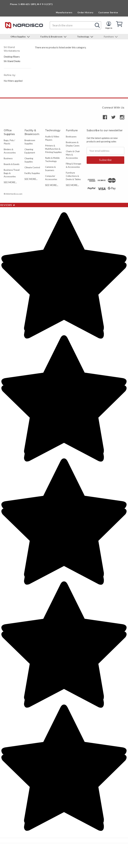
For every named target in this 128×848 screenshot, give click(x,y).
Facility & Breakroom (51, 36)
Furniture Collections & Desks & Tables (73, 176)
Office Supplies (18, 36)
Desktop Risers (12, 56)
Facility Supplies (32, 173)
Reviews (7, 204)
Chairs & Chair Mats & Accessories (73, 154)
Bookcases (71, 136)
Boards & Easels (11, 164)
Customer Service (108, 12)
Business (8, 158)
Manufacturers (64, 12)
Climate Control (32, 167)
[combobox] (75, 25)
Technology (83, 36)
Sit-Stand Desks (12, 61)
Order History (85, 12)
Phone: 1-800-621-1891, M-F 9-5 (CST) (31, 4)
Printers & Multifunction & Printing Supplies (53, 148)
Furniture (109, 36)
